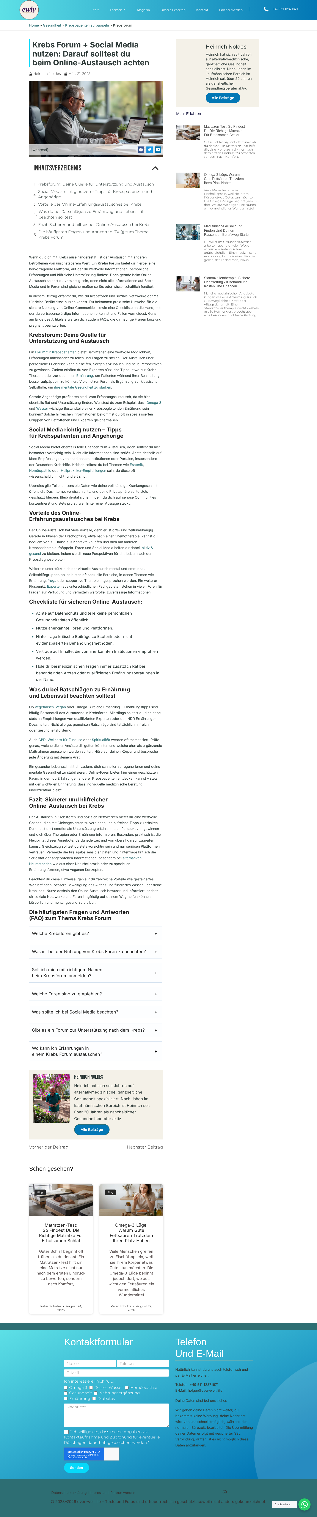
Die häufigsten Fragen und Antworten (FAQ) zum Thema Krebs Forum (93, 235)
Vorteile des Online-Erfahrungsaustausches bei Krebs (90, 204)
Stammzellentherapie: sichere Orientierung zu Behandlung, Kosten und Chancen (227, 282)
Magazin (143, 10)
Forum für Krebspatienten (55, 352)
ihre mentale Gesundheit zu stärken (82, 387)
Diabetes (106, 1398)
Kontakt (202, 10)
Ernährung (84, 375)
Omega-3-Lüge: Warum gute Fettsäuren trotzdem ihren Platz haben (131, 1233)
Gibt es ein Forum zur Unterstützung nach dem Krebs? (88, 1030)
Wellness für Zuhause (65, 740)
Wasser (42, 408)
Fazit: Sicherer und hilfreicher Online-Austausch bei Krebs (94, 224)
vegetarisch (44, 707)
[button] (141, 149)
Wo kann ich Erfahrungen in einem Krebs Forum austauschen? (67, 1051)
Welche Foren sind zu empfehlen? (67, 993)
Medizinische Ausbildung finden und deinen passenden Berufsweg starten (227, 230)
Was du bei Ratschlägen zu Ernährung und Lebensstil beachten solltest (91, 214)
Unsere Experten (173, 10)
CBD (42, 740)
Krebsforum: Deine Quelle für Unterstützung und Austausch (95, 184)
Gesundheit (52, 25)
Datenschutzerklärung (69, 1492)
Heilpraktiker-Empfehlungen (83, 470)
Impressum (98, 1492)
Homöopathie (40, 470)
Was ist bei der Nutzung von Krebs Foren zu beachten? (89, 951)
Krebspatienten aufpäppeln (87, 25)
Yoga (52, 580)
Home (34, 25)
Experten (54, 586)
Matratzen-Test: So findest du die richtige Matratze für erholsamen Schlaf (61, 1233)
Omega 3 (153, 402)
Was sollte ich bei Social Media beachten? (75, 1012)
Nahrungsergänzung (119, 1393)
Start (95, 10)
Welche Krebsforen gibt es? (60, 933)
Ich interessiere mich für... (89, 1381)
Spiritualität (101, 740)
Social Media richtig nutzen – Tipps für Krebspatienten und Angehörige (95, 194)
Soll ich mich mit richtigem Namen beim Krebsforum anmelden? (67, 972)
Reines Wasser (108, 1387)
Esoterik (136, 465)
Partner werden (231, 10)
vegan (61, 707)
